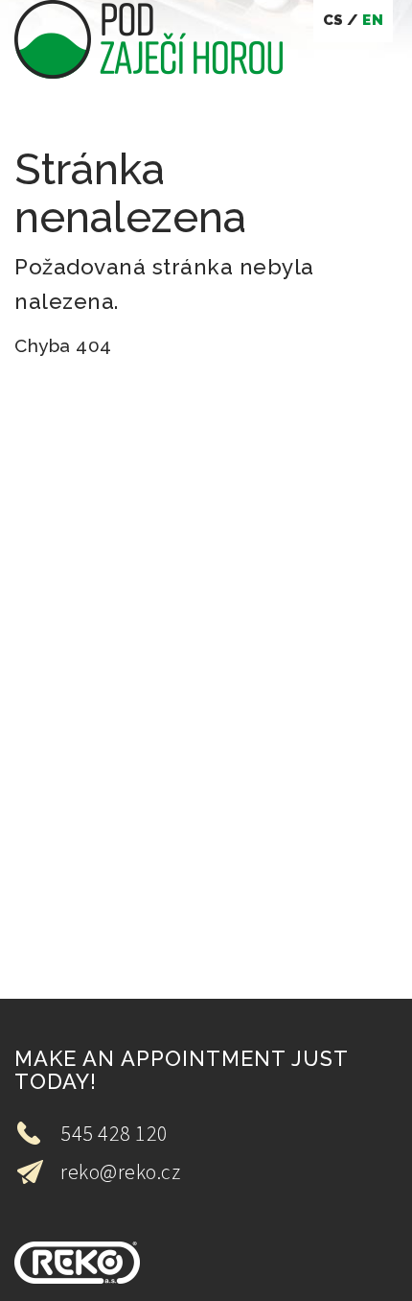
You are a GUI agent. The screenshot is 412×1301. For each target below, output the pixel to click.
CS (333, 20)
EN (372, 20)
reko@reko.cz (120, 1171)
